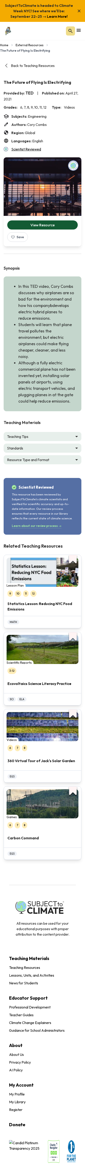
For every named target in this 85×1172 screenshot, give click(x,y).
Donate (17, 1124)
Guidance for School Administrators (37, 1030)
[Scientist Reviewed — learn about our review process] (73, 165)
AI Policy (16, 1070)
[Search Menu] (70, 31)
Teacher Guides (21, 1015)
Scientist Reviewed (26, 149)
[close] (79, 11)
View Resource (42, 225)
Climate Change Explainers (30, 1022)
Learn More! (57, 16)
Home (4, 45)
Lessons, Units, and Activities (31, 975)
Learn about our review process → (36, 526)
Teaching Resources (24, 967)
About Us (16, 1054)
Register (15, 1109)
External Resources (30, 45)
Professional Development (30, 1007)
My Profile (17, 1094)
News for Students (23, 983)
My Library (17, 1102)
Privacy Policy (20, 1062)
